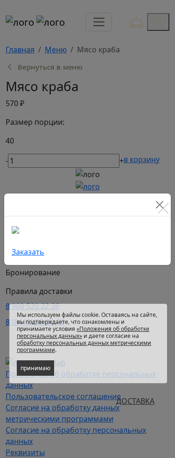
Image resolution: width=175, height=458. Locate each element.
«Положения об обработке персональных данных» (83, 332)
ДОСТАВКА (135, 401)
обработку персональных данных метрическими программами (84, 346)
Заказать (28, 252)
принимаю (35, 368)
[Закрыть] (159, 204)
